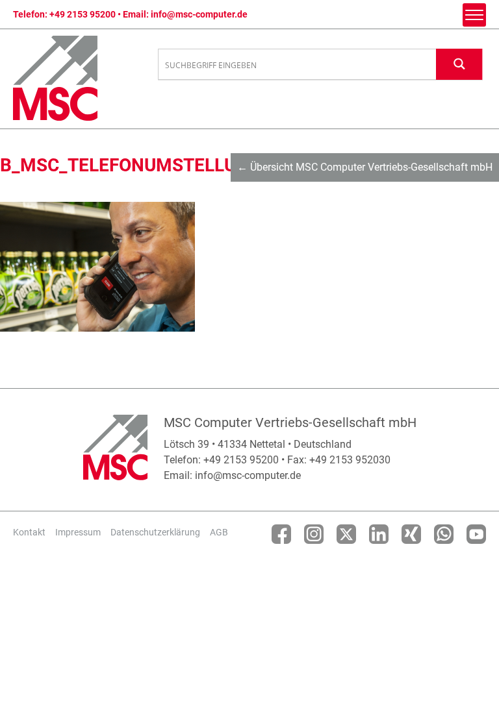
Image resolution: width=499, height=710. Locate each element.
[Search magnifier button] (459, 64)
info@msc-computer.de (199, 14)
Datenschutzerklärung (155, 532)
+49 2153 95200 (82, 14)
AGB (219, 532)
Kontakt (29, 532)
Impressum (78, 532)
